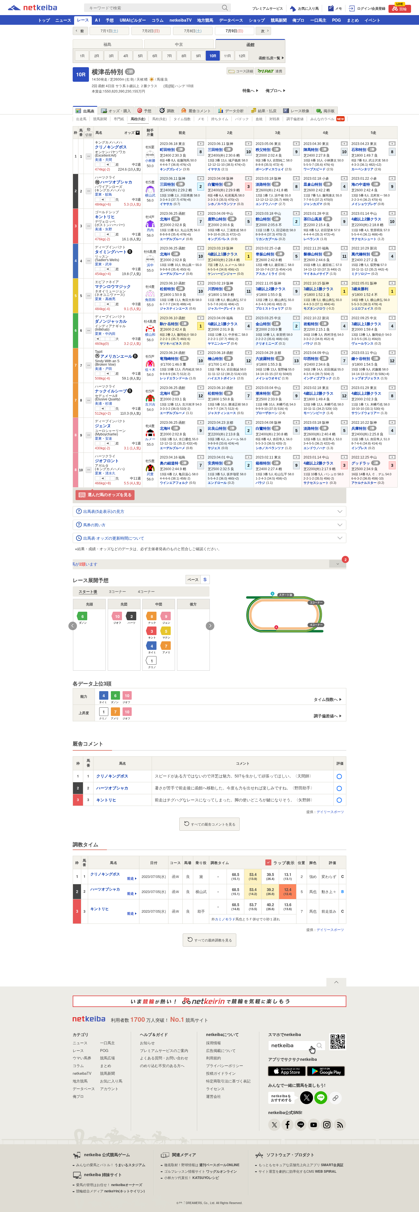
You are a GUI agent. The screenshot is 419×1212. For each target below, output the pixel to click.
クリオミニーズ (267, 343)
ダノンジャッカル (111, 321)
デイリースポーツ (330, 811)
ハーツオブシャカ (116, 182)
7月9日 (234, 30)
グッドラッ (364, 463)
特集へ (249, 90)
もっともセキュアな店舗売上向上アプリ (301, 1164)
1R (82, 55)
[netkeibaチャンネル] (314, 1125)
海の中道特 (364, 184)
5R (140, 55)
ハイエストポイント (222, 378)
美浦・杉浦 (103, 404)
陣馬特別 (315, 150)
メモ (201, 118)
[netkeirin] (209, 1001)
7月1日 (109, 30)
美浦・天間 (103, 160)
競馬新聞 (279, 20)
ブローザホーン (267, 413)
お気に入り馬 (111, 1081)
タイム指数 (182, 118)
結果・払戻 (267, 110)
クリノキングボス (111, 147)
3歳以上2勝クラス (271, 289)
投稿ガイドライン (221, 1073)
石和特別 (362, 150)
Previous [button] (72, 626)
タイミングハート (111, 251)
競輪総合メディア (110, 1190)
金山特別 (267, 324)
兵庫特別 (362, 428)
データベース (231, 20)
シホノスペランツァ (222, 204)
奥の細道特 (173, 463)
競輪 (401, 8)
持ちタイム (219, 118)
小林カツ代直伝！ (191, 1177)
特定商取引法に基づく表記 (228, 1081)
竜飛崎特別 (173, 359)
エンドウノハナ (267, 204)
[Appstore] (287, 1074)
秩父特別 (267, 150)
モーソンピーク (315, 413)
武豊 (150, 474)
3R (111, 55)
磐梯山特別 (317, 254)
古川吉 (150, 404)
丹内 (150, 230)
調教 (170, 110)
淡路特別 (267, 184)
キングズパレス (219, 239)
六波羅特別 (269, 359)
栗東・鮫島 (103, 194)
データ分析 (234, 110)
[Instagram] (327, 1125)
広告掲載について (221, 1050)
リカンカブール (267, 239)
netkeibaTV (181, 20)
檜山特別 (219, 359)
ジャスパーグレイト (222, 308)
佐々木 (150, 370)
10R (213, 55)
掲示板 (329, 110)
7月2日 (151, 30)
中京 (179, 44)
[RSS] (340, 1125)
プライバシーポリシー (224, 1065)
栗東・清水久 (105, 473)
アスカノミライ (267, 273)
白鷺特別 (219, 184)
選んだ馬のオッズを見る (110, 494)
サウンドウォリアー (365, 413)
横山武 (150, 195)
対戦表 (274, 118)
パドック (242, 118)
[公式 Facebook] (287, 1125)
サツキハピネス (171, 343)
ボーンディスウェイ (270, 169)
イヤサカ (214, 169)
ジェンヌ (103, 425)
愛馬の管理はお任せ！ (109, 1184)
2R (96, 55)
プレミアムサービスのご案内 (164, 1050)
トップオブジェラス (365, 378)
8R (184, 55)
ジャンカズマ (313, 204)
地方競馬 (205, 20)
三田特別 (219, 150)
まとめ (353, 20)
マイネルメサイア (316, 273)
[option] (141, 635)
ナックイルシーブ (111, 391)
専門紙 (119, 118)
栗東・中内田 (105, 334)
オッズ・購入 (120, 110)
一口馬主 (318, 20)
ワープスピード (315, 169)
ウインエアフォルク (174, 482)
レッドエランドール (174, 378)
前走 (130, 878)
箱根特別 (267, 463)
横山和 (150, 335)
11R (227, 55)
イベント (373, 20)
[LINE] (300, 1125)
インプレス (359, 448)
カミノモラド (225, 918)
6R (154, 55)
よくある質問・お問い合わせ (164, 1057)
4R (125, 55)
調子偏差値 (295, 118)
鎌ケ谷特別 (364, 359)
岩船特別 (315, 324)
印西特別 (315, 359)
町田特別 (171, 150)
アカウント (109, 1088)
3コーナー (117, 591)
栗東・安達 (103, 439)
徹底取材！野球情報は (201, 1164)
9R (198, 55)
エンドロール (217, 482)
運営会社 (213, 1096)
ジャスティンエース (174, 308)
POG (336, 20)
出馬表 (88, 111)
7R (169, 55)
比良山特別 (221, 428)
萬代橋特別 (364, 254)
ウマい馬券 (82, 1057)
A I (97, 20)
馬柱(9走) (159, 118)
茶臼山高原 (317, 219)
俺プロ (298, 20)
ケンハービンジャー (222, 273)
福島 (107, 44)
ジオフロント (107, 460)
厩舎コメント (200, 110)
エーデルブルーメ (172, 239)
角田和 (150, 300)
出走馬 (81, 118)
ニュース (63, 20)
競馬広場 (107, 1057)
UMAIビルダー (133, 20)
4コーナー (146, 591)
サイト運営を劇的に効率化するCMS (297, 1171)
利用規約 (213, 1057)
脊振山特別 (269, 254)
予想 (110, 20)
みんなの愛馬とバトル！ (110, 1164)
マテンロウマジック (113, 286)
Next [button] (210, 626)
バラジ (308, 343)
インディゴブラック (318, 378)
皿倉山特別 (317, 184)
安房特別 (219, 463)
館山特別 (267, 219)
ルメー (150, 439)
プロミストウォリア (270, 308)
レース (83, 19)
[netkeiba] (32, 8)
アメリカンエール (116, 356)
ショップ (257, 20)
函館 (251, 44)
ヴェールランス (362, 343)
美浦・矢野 (103, 229)
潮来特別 (267, 393)
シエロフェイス (362, 308)
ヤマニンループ (219, 343)
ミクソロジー (360, 273)
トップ (44, 20)
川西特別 (219, 289)
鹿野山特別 (221, 219)
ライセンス (215, 1088)
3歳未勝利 (359, 289)
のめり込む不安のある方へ (162, 1065)
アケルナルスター (364, 482)
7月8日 (193, 30)
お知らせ (147, 1042)
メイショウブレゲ (364, 204)
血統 (259, 118)
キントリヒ (105, 216)
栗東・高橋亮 (105, 299)
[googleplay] (326, 1074)
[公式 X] (274, 1125)
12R (242, 55)
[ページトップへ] (336, 982)
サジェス (214, 448)
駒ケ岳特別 (173, 324)
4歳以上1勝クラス (223, 254)
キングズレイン (171, 169)
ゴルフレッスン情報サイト (200, 1171)
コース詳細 (244, 70)
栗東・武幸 (103, 264)
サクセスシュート (364, 239)
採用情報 (213, 1042)
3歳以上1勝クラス (318, 289)
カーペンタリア (362, 169)
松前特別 (171, 289)
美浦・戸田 (103, 369)
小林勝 (150, 161)
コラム (158, 20)
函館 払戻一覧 (269, 58)
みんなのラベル (322, 118)
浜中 (150, 265)
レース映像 (300, 110)
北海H (169, 219)
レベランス (311, 239)
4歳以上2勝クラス (366, 219)
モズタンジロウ (315, 308)
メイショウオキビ (268, 378)
